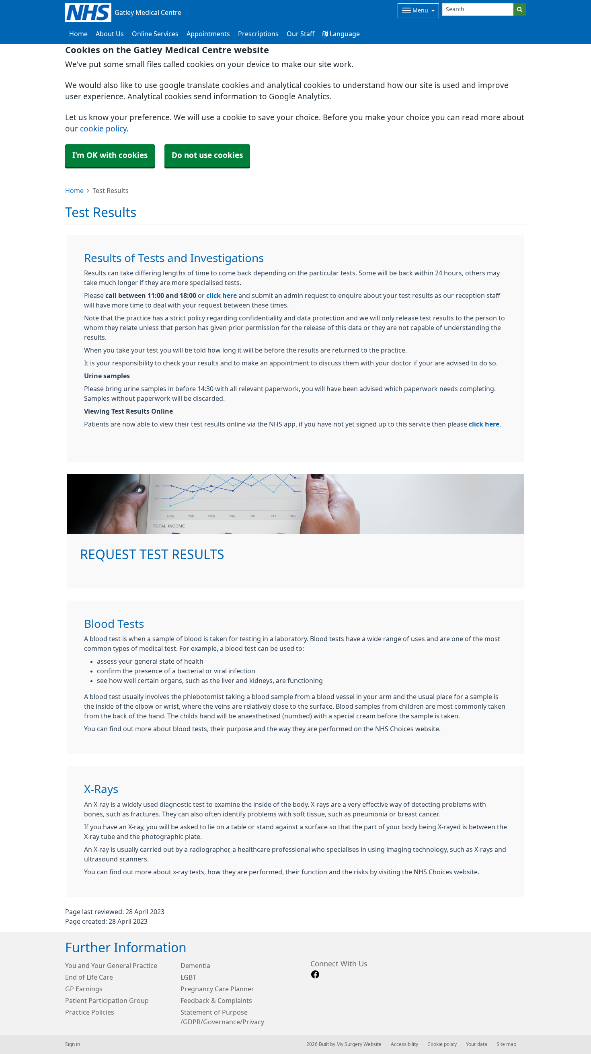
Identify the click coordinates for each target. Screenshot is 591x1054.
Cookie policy (442, 1044)
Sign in (72, 1044)
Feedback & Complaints (216, 1000)
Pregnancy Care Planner (217, 989)
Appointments (208, 34)
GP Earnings (84, 989)
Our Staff (300, 34)
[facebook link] (315, 975)
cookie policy (103, 129)
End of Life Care (89, 977)
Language (344, 34)
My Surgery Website (359, 1044)
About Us (110, 34)
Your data (476, 1044)
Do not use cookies (207, 155)
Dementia (195, 965)
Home (74, 190)
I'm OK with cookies (110, 155)
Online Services (155, 34)
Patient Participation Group (107, 1000)
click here (221, 295)
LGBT (188, 977)
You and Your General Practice (111, 965)
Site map (506, 1044)
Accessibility (404, 1044)
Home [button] (78, 34)
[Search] (519, 9)
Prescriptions (258, 34)
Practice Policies (89, 1012)
